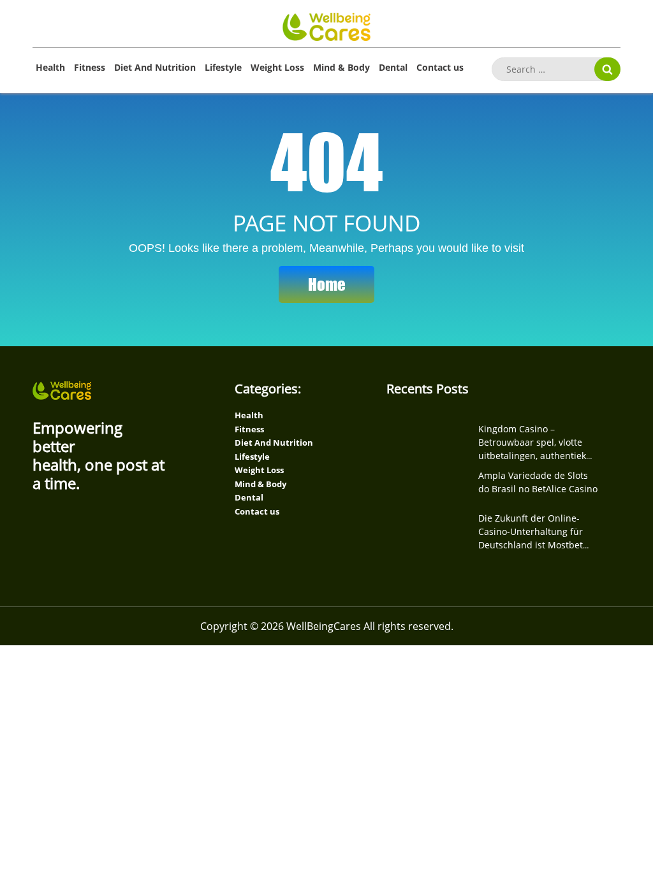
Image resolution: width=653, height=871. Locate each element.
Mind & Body (341, 67)
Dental (393, 67)
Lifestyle (223, 67)
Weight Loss (277, 67)
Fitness (89, 67)
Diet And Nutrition (155, 67)
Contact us (440, 67)
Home (327, 284)
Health (50, 67)
